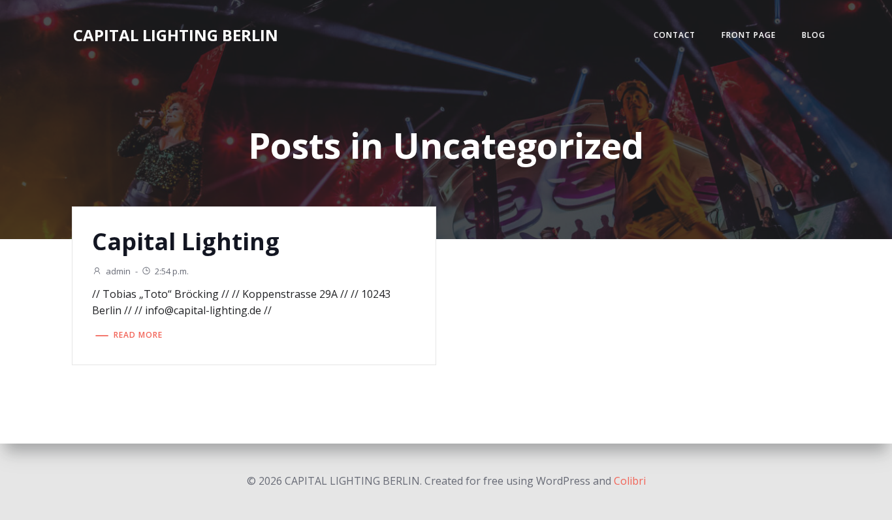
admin (118, 271)
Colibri (630, 481)
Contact (674, 35)
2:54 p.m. (172, 271)
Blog (813, 35)
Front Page (749, 35)
